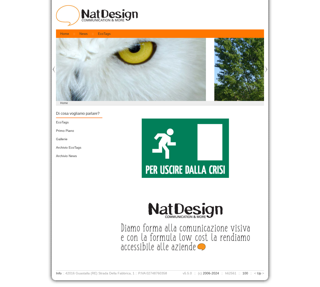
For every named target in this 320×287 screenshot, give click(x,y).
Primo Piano (65, 131)
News (83, 34)
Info (59, 273)
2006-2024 (211, 273)
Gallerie (61, 139)
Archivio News (66, 156)
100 (245, 273)
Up (259, 273)
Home (64, 34)
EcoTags (104, 34)
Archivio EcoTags (68, 147)
